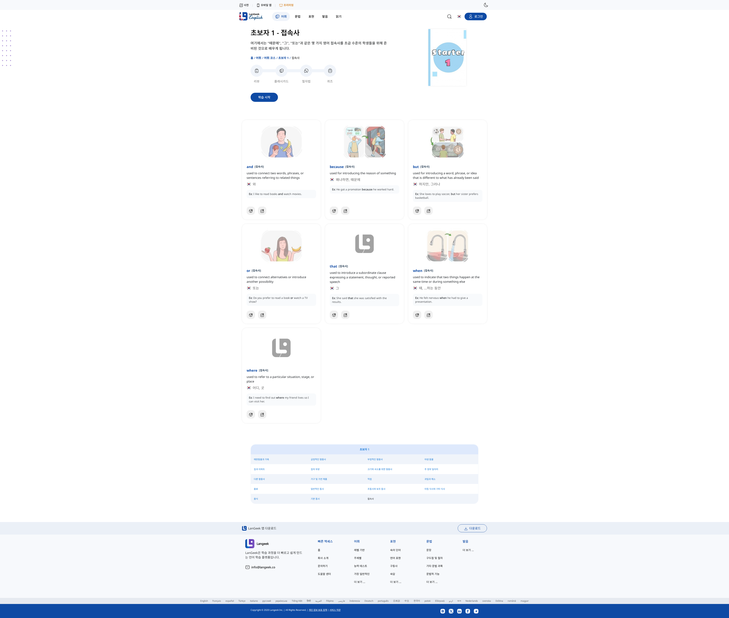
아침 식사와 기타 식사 (434, 489)
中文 (407, 600)
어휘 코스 (270, 58)
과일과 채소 (430, 479)
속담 (392, 574)
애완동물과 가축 (261, 459)
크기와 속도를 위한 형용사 (380, 469)
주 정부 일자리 (431, 469)
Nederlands (471, 600)
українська (281, 600)
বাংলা (459, 600)
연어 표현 (395, 558)
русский (266, 600)
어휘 (258, 58)
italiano (254, 600)
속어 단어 (395, 550)
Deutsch (368, 600)
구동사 (394, 566)
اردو (451, 600)
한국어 (417, 600)
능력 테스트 (360, 566)
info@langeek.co (263, 567)
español (230, 600)
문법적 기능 (432, 574)
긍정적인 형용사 (318, 459)
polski (427, 600)
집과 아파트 (259, 469)
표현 (393, 541)
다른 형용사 (259, 479)
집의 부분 (315, 469)
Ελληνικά (439, 600)
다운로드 (475, 528)
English (204, 600)
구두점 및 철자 (434, 558)
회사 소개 (323, 558)
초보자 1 (283, 58)
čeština (499, 600)
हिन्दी (309, 600)
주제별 (357, 558)
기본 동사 (315, 498)
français (216, 600)
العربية (318, 600)
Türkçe (241, 600)
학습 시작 (264, 97)
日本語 (396, 600)
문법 (429, 541)
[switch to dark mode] (486, 5)
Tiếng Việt (297, 600)
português (383, 600)
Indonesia (355, 600)
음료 (256, 489)
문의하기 (323, 566)
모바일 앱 (266, 5)
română (512, 600)
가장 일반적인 (362, 574)
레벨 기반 (359, 550)
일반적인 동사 (317, 489)
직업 (370, 479)
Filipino (330, 600)
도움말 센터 (324, 574)
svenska (486, 600)
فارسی (341, 600)
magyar (525, 600)
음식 (256, 498)
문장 (428, 550)
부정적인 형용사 (375, 459)
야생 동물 (428, 459)
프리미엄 (288, 5)
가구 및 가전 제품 (319, 479)
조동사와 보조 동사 (376, 489)
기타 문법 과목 (434, 566)
